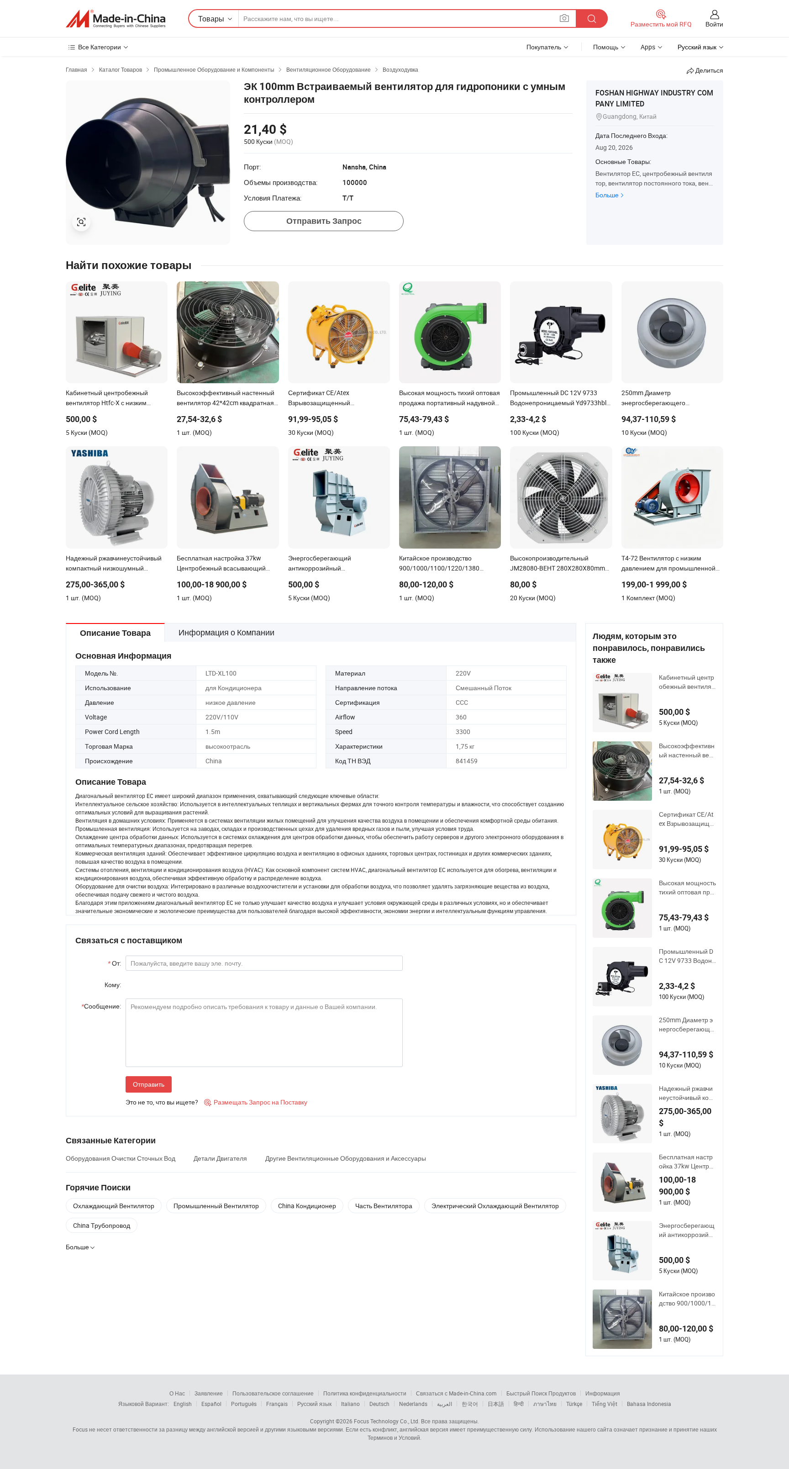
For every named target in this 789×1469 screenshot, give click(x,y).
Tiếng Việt (604, 1403)
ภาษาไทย (545, 1403)
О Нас (177, 1393)
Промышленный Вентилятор (216, 1205)
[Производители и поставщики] (115, 18)
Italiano (350, 1403)
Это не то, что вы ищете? (162, 1102)
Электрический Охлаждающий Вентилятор (495, 1205)
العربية (444, 1403)
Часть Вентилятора (383, 1205)
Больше (607, 194)
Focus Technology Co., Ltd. (387, 1421)
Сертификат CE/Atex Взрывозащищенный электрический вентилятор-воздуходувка (687, 819)
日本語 (496, 1403)
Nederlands (413, 1403)
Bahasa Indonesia (649, 1403)
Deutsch (379, 1403)
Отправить (148, 1084)
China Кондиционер (307, 1205)
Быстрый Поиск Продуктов (541, 1393)
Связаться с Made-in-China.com (456, 1393)
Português (244, 1403)
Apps (648, 46)
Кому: (113, 984)
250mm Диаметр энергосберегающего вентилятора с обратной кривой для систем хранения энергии (687, 1024)
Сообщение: (101, 1006)
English (183, 1403)
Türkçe (574, 1403)
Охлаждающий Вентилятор (113, 1205)
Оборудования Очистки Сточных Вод (120, 1158)
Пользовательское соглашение (273, 1393)
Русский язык (314, 1403)
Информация (602, 1393)
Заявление (209, 1393)
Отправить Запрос (324, 221)
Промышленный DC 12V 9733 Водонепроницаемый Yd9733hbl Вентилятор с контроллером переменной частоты (687, 956)
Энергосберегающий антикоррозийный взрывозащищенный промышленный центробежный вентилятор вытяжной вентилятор (687, 1230)
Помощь (605, 46)
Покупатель (543, 46)
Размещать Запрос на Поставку (255, 1102)
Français (277, 1403)
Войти (714, 24)
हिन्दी (519, 1403)
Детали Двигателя (220, 1158)
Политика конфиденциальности (364, 1393)
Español (211, 1403)
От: (114, 963)
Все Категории (99, 46)
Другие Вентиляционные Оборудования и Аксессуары (345, 1158)
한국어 (470, 1403)
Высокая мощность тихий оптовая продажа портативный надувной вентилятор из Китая (687, 887)
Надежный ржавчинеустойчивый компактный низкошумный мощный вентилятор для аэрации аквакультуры (687, 1093)
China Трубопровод (101, 1225)
